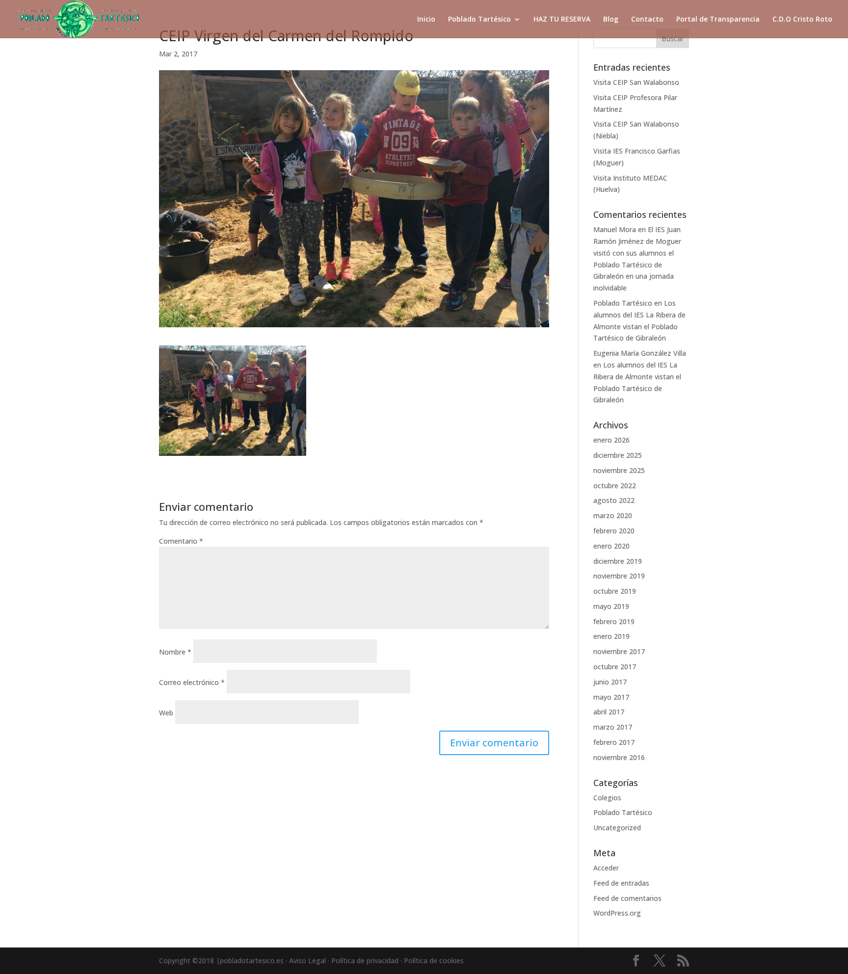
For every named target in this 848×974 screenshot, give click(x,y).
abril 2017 (608, 711)
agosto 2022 (614, 500)
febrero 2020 (614, 530)
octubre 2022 (614, 485)
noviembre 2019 (619, 575)
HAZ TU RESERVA (561, 20)
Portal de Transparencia (718, 20)
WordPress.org (617, 913)
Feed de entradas (621, 883)
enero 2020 (611, 546)
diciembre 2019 (617, 561)
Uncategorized (617, 827)
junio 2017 (610, 681)
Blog (610, 20)
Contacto (647, 20)
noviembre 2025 (619, 470)
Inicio (426, 20)
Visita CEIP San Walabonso (636, 82)
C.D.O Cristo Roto (802, 20)
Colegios (607, 797)
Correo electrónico (192, 682)
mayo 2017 (611, 697)
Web (166, 712)
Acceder (606, 867)
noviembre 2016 (619, 757)
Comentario (181, 541)
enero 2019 (611, 636)
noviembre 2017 (619, 651)
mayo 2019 (611, 606)
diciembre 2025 (617, 455)
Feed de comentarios (627, 898)
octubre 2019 (614, 591)
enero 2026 (611, 440)
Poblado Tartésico (479, 20)
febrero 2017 (614, 742)
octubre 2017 (614, 666)
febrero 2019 (614, 621)
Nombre (175, 652)
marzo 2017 (612, 727)
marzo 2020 (612, 515)
